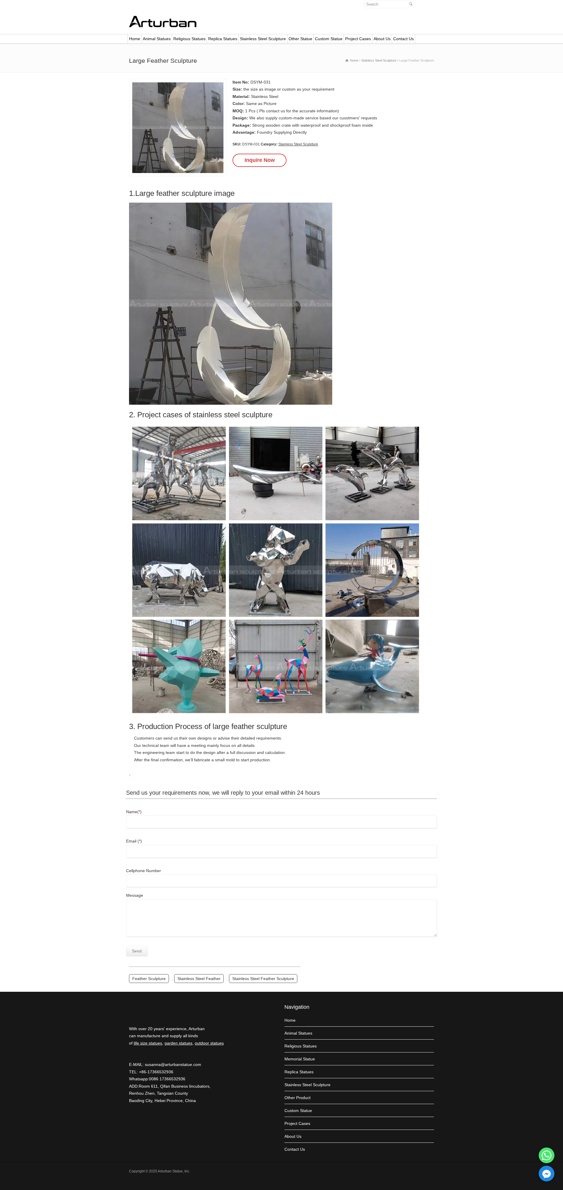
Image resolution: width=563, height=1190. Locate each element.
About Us (382, 38)
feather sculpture (149, 978)
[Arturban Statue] (162, 25)
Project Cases (358, 38)
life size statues (148, 1043)
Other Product (297, 1097)
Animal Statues (157, 38)
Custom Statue (328, 38)
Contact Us (403, 38)
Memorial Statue (299, 1059)
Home (134, 38)
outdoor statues (209, 1043)
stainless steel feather (199, 978)
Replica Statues (222, 38)
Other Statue (300, 38)
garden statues (178, 1043)
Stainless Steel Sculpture (263, 38)
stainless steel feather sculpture (263, 978)
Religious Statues (189, 38)
